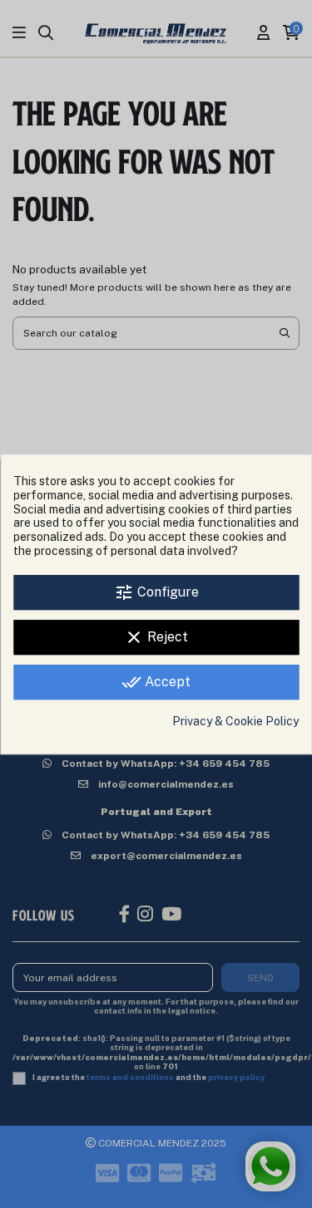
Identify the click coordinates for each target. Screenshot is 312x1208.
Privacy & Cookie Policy (235, 721)
